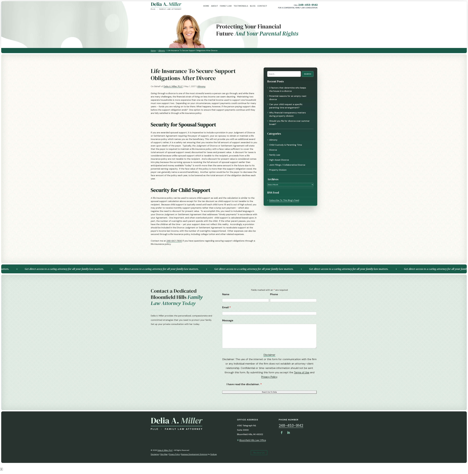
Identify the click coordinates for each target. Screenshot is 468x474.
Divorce (273, 149)
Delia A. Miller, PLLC (173, 86)
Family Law (226, 6)
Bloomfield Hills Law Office (252, 440)
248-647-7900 (174, 240)
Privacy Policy (269, 377)
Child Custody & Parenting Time (285, 144)
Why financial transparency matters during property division (287, 114)
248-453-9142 (308, 5)
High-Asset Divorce (279, 159)
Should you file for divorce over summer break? (289, 122)
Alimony (201, 86)
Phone (274, 294)
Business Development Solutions (194, 454)
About (214, 6)
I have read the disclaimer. (244, 384)
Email (226, 307)
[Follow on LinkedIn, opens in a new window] (288, 433)
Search (307, 74)
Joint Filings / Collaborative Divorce (287, 164)
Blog (252, 6)
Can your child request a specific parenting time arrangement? (285, 106)
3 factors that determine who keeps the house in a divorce (287, 89)
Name (225, 294)
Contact (262, 6)
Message (227, 320)
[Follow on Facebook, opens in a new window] (282, 433)
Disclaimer (269, 355)
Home (206, 6)
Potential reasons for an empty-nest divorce (287, 98)
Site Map (164, 454)
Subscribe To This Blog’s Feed (284, 200)
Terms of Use (301, 372)
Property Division (278, 169)
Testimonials (241, 6)
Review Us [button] (259, 452)
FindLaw (213, 454)
